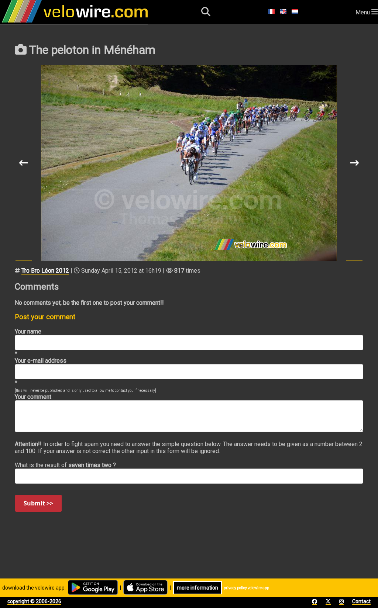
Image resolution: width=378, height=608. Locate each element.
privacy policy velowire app (246, 588)
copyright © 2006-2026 (34, 601)
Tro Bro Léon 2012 (45, 270)
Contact (361, 601)
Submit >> (38, 503)
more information (197, 588)
